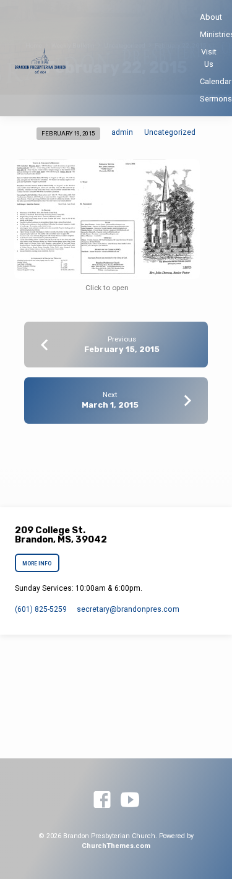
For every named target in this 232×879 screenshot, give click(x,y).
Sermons (216, 98)
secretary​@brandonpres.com (128, 609)
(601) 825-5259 (41, 609)
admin (122, 132)
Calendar (215, 81)
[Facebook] (102, 800)
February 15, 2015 (122, 349)
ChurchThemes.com (116, 846)
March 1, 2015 (110, 404)
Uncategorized (169, 132)
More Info (37, 563)
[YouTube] (130, 800)
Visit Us (209, 57)
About (211, 17)
